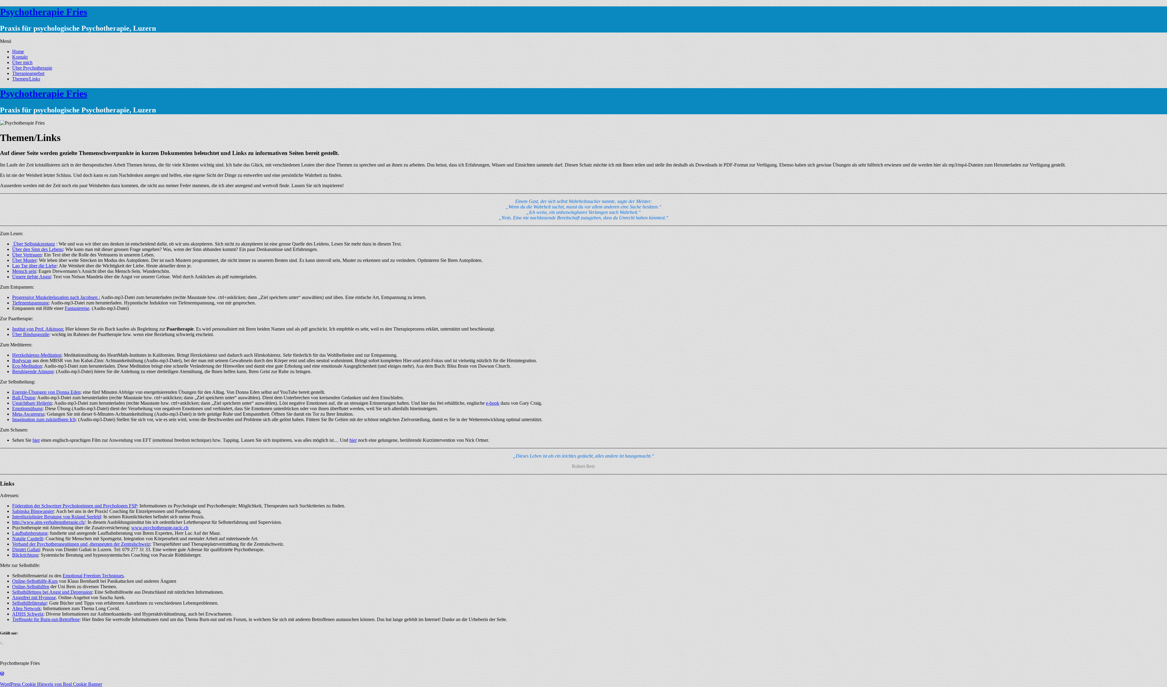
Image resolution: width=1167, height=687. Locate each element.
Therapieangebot (28, 73)
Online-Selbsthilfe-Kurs (35, 581)
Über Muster (24, 260)
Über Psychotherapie (32, 67)
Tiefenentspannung (30, 302)
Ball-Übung (23, 397)
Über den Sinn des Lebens (37, 249)
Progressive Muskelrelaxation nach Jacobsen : (56, 297)
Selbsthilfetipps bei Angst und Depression (52, 592)
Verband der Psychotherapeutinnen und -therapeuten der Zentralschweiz (81, 544)
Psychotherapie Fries (43, 11)
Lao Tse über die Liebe (34, 265)
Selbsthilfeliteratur (29, 603)
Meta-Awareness (28, 414)
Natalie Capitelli (27, 538)
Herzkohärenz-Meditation (36, 355)
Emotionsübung (27, 408)
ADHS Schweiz (27, 614)
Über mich (22, 62)
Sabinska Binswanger (33, 511)
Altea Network (26, 608)
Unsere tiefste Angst (31, 276)
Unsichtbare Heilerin (32, 403)
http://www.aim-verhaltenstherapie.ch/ (48, 522)
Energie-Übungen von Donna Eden (46, 392)
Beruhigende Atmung (32, 371)
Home (18, 51)
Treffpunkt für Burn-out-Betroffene (46, 619)
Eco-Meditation (27, 366)
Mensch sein (24, 271)
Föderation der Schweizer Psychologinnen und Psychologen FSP (74, 505)
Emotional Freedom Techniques (93, 575)
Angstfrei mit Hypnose (34, 597)
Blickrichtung (25, 555)
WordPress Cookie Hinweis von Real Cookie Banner (51, 684)
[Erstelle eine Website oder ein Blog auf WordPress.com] (2, 673)
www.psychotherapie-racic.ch (159, 527)
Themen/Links (26, 78)
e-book (492, 403)
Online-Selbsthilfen (30, 586)
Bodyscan (21, 360)
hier (36, 440)
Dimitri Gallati (26, 549)
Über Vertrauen (27, 254)
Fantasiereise (77, 308)
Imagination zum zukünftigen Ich (44, 419)
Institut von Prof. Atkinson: (38, 328)
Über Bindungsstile (30, 334)
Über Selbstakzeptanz (33, 243)
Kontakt (20, 57)
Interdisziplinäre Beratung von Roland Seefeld (56, 516)
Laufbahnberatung (29, 533)
